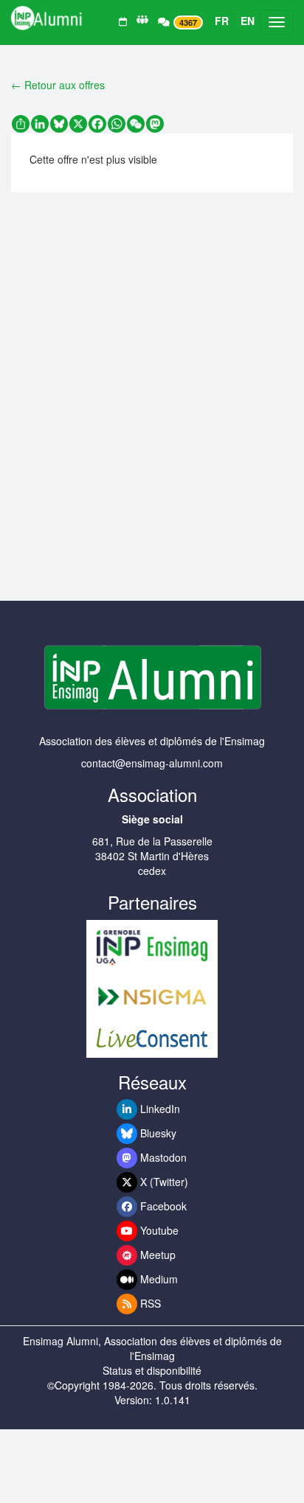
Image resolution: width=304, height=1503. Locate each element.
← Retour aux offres (58, 84)
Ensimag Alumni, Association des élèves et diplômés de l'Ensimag (152, 1348)
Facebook (162, 1206)
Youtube (158, 1230)
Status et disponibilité (152, 1370)
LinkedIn (158, 1108)
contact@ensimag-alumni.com (152, 763)
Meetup (156, 1254)
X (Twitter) (162, 1181)
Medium (157, 1279)
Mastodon (162, 1157)
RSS (149, 1303)
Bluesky (156, 1133)
